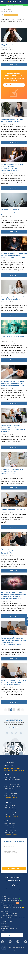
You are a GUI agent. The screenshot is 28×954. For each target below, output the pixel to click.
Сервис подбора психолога (13, 877)
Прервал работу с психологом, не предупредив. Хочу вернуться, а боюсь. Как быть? (14, 551)
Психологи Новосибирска (11, 782)
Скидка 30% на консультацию (8, 903)
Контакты (3, 923)
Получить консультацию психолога (14, 5)
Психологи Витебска (10, 828)
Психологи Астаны (9, 807)
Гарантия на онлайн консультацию (10, 898)
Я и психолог (6, 9)
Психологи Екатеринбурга (11, 784)
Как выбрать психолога (11, 15)
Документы (4, 911)
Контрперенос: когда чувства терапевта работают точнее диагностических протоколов (12, 384)
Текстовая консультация (13, 889)
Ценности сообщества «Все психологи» (11, 907)
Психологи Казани (9, 788)
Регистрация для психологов (12, 935)
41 (18, 709)
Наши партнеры (5, 926)
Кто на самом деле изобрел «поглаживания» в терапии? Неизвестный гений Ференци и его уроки (13, 428)
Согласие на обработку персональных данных (13, 917)
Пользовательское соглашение (9, 913)
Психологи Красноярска (10, 791)
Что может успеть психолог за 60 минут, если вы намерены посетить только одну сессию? (13, 682)
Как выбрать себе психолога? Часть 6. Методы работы (12, 298)
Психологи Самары (9, 795)
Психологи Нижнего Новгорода (13, 786)
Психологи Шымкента (10, 810)
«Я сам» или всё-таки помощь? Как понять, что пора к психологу (14, 338)
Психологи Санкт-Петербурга (12, 779)
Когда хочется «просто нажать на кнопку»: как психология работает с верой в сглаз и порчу (14, 255)
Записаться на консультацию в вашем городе (13, 884)
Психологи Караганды (10, 812)
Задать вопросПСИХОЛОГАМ (26, 621)
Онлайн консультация (13, 880)
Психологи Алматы (9, 805)
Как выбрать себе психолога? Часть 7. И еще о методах (12, 120)
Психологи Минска (9, 823)
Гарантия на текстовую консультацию (11, 900)
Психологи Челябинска (10, 793)
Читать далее (14, 64)
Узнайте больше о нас (14, 727)
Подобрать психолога (14, 85)
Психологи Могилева (10, 830)
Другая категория (6, 11)
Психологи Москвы (9, 777)
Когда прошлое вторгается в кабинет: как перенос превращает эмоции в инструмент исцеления (12, 167)
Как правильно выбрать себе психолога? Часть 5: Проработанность (12, 471)
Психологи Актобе (9, 814)
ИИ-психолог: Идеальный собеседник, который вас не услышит (12, 212)
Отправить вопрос (14, 868)
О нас (2, 930)
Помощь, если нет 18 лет (7, 905)
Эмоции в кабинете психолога (13, 509)
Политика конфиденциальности (9, 915)
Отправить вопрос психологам (9, 928)
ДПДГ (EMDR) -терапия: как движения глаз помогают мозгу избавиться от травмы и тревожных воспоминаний (13, 595)
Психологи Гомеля (9, 826)
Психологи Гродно (9, 832)
